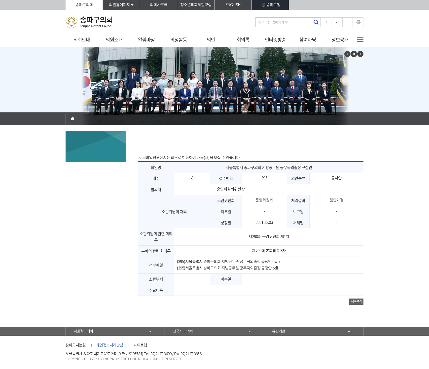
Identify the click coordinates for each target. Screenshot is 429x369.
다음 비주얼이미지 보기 (360, 54)
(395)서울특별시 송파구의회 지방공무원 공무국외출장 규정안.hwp (228, 262)
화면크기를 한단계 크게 (326, 22)
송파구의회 (84, 5)
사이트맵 (140, 345)
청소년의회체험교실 (196, 5)
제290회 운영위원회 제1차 (269, 237)
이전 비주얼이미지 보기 (347, 54)
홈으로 (72, 119)
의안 (211, 39)
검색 (316, 22)
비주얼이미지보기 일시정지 (354, 54)
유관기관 (278, 331)
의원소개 (114, 39)
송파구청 (273, 5)
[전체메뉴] (360, 39)
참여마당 (307, 39)
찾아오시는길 (76, 345)
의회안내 (81, 39)
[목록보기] (356, 301)
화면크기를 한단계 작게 (347, 22)
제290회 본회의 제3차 (269, 251)
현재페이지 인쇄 (358, 22)
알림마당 (146, 39)
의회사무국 (158, 5)
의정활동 (178, 39)
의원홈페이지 (119, 5)
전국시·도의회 (183, 331)
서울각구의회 (83, 331)
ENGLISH (233, 5)
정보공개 (339, 39)
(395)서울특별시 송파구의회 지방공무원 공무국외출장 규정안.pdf (227, 268)
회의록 (243, 39)
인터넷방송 (275, 39)
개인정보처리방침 (109, 345)
